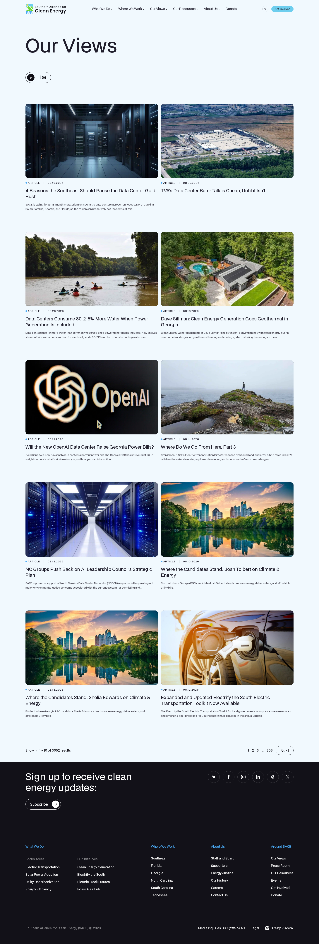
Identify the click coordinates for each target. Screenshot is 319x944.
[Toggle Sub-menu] (111, 9)
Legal (255, 928)
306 (270, 750)
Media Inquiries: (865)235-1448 (221, 928)
